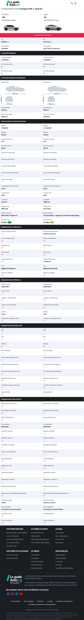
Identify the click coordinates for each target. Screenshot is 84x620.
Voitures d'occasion (17, 551)
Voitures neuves (14, 529)
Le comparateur (12, 542)
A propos (59, 561)
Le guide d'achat (39, 529)
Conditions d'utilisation (64, 568)
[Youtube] (21, 594)
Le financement (37, 533)
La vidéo (35, 551)
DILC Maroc (40, 610)
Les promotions (12, 536)
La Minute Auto (37, 565)
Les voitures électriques (40, 542)
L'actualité (60, 533)
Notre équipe (61, 558)
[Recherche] (72, 3)
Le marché (60, 539)
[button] (40, 14)
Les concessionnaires (14, 539)
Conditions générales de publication (42, 604)
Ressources (62, 551)
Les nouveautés (62, 536)
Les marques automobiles (16, 533)
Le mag (59, 529)
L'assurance (35, 536)
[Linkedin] (17, 594)
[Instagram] (12, 594)
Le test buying (36, 568)
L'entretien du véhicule (40, 539)
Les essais (59, 542)
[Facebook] (8, 594)
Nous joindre (60, 555)
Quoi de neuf (11, 546)
